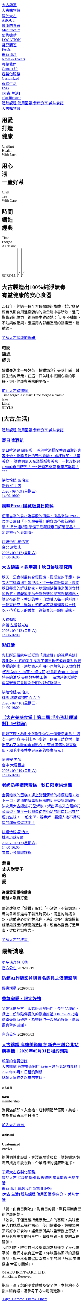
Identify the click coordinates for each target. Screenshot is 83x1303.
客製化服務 (42, 1189)
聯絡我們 (25, 1189)
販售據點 (44, 1178)
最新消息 (9, 1189)
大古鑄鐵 (9, 5)
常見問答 (60, 1178)
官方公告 (9, 968)
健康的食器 (27, 1178)
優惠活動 (9, 988)
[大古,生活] (11, 1194)
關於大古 (9, 1178)
